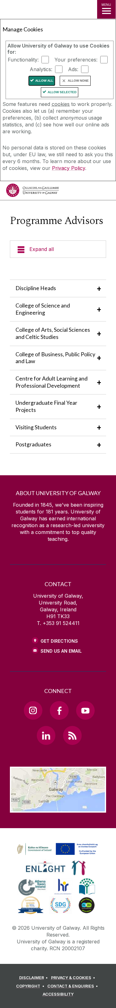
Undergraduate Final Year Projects (46, 406)
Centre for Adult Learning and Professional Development (51, 382)
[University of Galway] (32, 192)
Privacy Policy (68, 168)
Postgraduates (33, 444)
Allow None (78, 80)
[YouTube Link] (85, 710)
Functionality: (23, 60)
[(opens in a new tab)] (58, 855)
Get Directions (59, 641)
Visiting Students (36, 427)
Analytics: (41, 69)
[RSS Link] (72, 735)
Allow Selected (62, 92)
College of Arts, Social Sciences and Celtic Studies (52, 333)
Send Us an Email (61, 651)
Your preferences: (75, 60)
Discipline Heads (35, 288)
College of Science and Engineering (42, 309)
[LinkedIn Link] (46, 735)
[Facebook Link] (59, 710)
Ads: (73, 69)
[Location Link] (58, 808)
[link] (56, 849)
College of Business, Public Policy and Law (55, 358)
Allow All (44, 80)
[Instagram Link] (33, 710)
